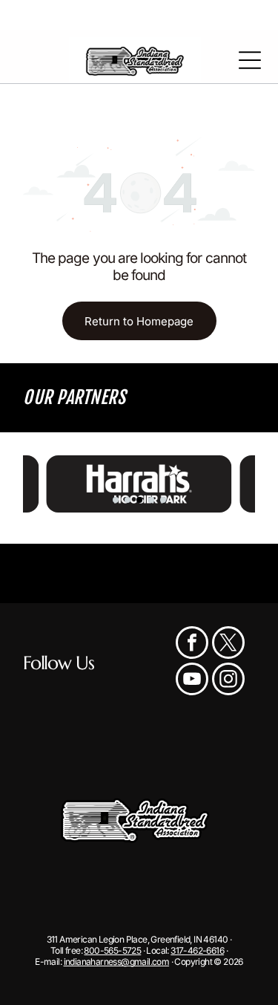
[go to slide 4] (151, 500)
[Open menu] (250, 60)
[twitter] (228, 644)
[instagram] (228, 681)
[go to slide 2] (127, 500)
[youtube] (192, 681)
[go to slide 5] (163, 500)
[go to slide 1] (116, 500)
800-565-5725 (112, 950)
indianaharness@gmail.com (117, 961)
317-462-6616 (197, 950)
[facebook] (192, 644)
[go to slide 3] (139, 500)
